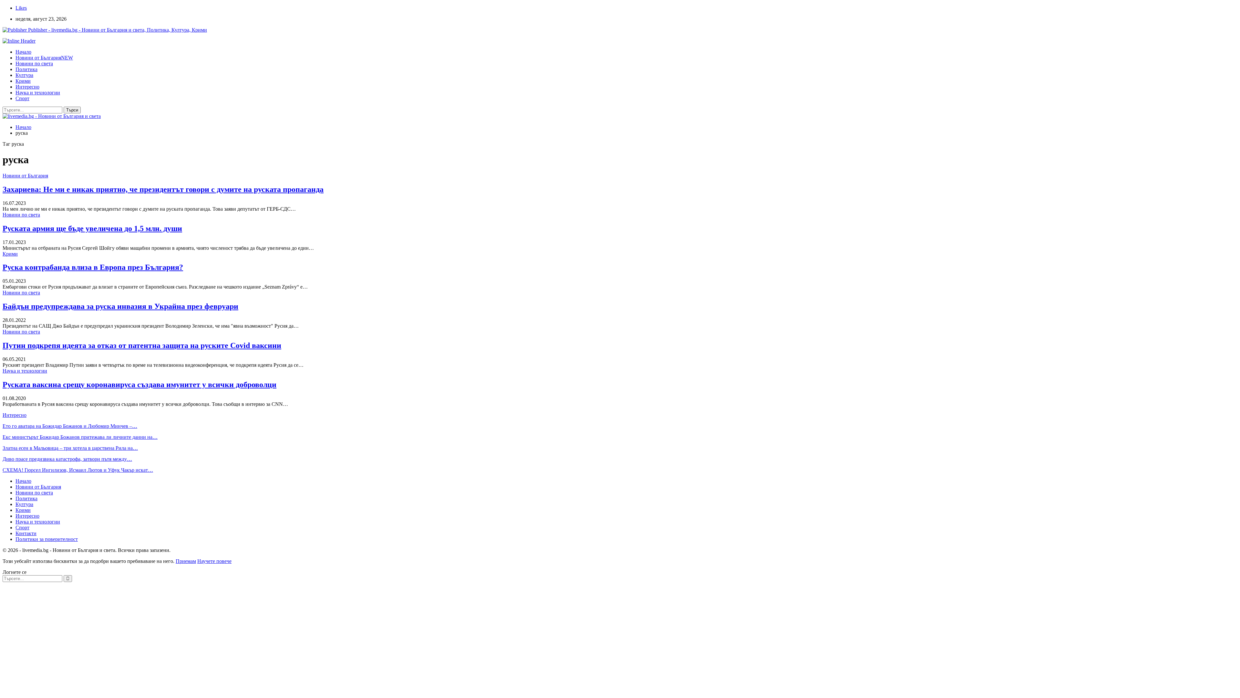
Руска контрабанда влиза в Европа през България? (93, 267)
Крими (23, 81)
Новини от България (44, 57)
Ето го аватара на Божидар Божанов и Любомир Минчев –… (70, 426)
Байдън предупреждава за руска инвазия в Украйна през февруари (120, 306)
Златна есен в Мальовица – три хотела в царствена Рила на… (70, 448)
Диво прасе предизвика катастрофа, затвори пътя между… (67, 459)
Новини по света (34, 63)
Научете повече (214, 561)
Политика (26, 69)
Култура (24, 75)
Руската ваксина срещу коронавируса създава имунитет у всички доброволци (139, 384)
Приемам (186, 561)
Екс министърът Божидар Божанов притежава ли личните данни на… (80, 437)
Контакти (26, 533)
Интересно (27, 87)
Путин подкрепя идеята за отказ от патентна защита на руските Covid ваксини (142, 345)
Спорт (22, 98)
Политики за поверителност (47, 539)
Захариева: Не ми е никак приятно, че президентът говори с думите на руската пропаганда (163, 189)
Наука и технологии (38, 92)
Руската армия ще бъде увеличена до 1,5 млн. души (92, 228)
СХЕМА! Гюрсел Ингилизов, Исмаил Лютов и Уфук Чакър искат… (78, 470)
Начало (23, 52)
